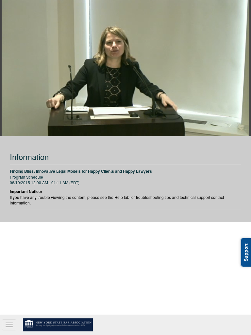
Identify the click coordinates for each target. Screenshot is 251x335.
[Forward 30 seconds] (168, 66)
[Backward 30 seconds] (82, 66)
